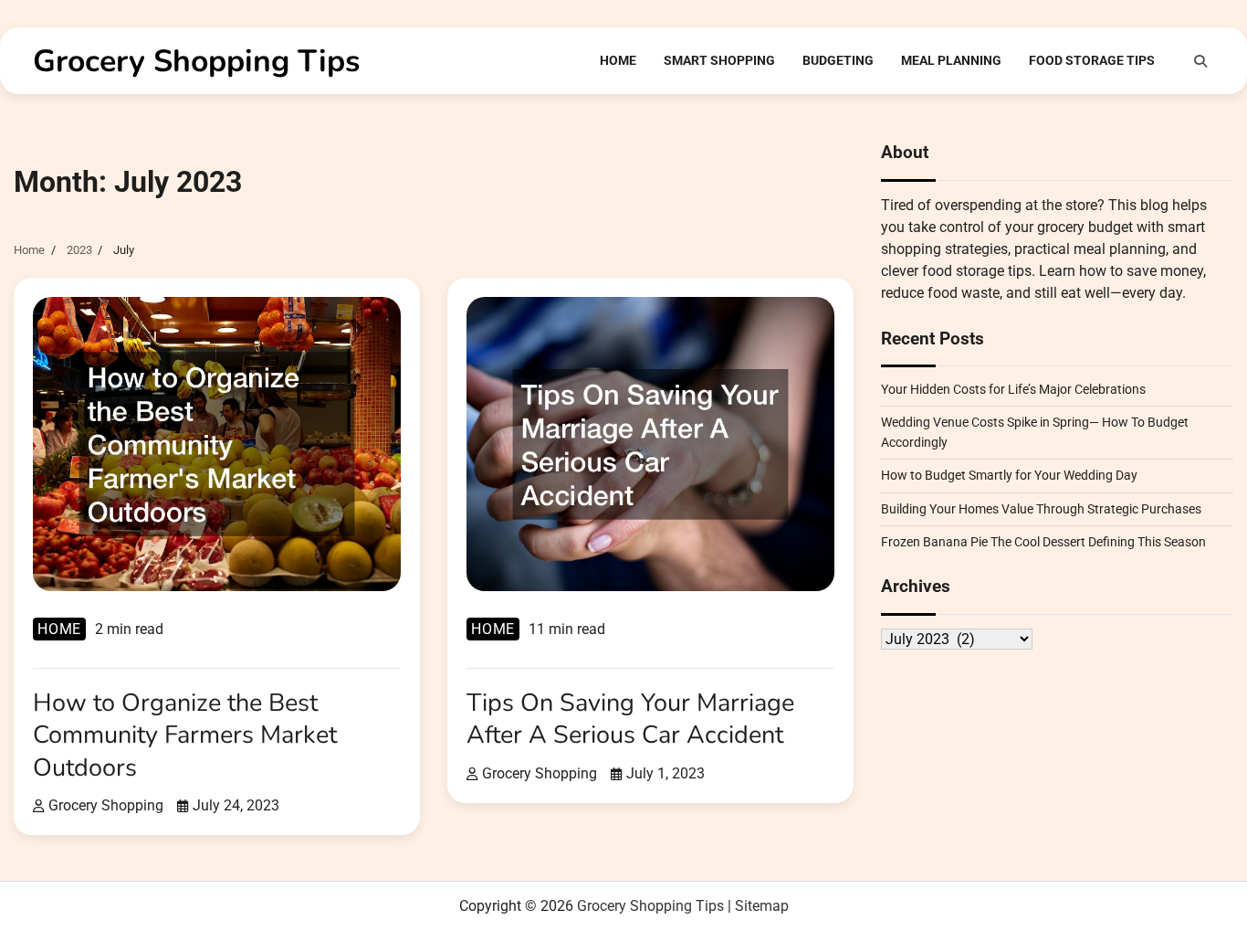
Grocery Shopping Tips (196, 61)
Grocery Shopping (105, 805)
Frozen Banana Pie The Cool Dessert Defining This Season (1043, 541)
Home (618, 60)
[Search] (1200, 61)
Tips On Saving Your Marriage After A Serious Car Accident (630, 719)
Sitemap (762, 906)
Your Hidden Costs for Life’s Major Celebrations (1013, 389)
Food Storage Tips (1092, 60)
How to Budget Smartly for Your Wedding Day (1009, 476)
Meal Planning (951, 60)
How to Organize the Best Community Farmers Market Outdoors (185, 735)
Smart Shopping (719, 60)
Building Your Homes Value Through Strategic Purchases (1041, 509)
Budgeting (838, 60)
